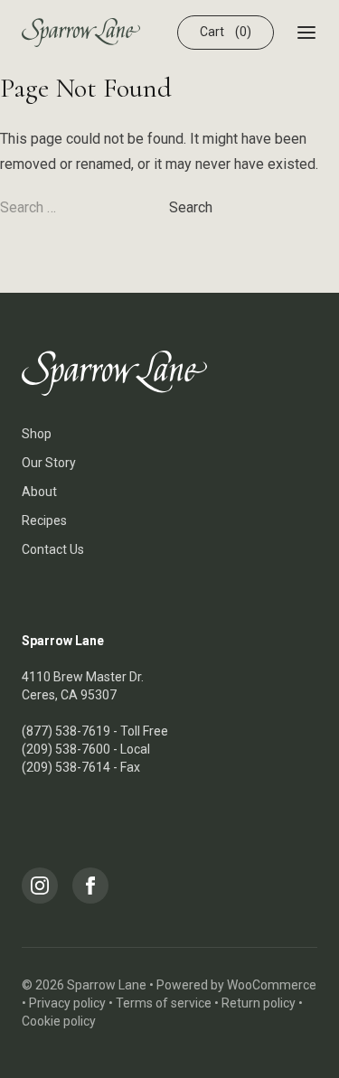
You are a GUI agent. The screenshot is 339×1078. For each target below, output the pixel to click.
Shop (37, 434)
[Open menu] (306, 32)
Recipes (44, 520)
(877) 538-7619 (66, 731)
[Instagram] (40, 885)
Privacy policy (67, 1003)
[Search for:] (84, 207)
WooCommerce (271, 985)
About (39, 491)
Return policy (258, 1003)
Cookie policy (59, 1021)
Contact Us (53, 549)
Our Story (49, 462)
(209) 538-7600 (66, 749)
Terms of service (164, 1003)
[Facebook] (90, 885)
